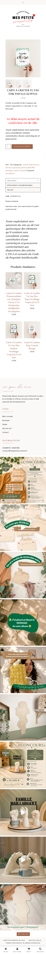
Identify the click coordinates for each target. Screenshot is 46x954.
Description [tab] (11, 180)
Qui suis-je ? (7, 428)
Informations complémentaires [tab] (20, 185)
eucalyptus (10, 173)
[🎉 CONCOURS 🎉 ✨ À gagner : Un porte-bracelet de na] (23, 765)
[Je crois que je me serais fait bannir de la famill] (23, 670)
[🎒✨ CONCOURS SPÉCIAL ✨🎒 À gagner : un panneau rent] (23, 480)
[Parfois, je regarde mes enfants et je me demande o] (23, 717)
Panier (4, 424)
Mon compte (7, 416)
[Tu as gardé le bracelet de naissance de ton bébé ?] (23, 812)
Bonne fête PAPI (28, 168)
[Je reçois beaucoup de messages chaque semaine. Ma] (23, 622)
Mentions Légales (35, 940)
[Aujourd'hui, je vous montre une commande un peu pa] (23, 527)
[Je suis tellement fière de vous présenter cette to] (23, 860)
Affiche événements (31, 165)
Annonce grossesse (13, 168)
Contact (5, 432)
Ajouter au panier (22, 146)
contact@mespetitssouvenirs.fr (14, 451)
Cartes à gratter (20, 170)
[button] (23, 2)
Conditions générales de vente (14, 940)
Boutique (9, 170)
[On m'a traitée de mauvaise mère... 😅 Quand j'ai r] (23, 575)
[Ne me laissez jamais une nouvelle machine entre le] (23, 907)
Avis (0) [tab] (10, 190)
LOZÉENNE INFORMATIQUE (32, 943)
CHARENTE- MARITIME (11, 448)
